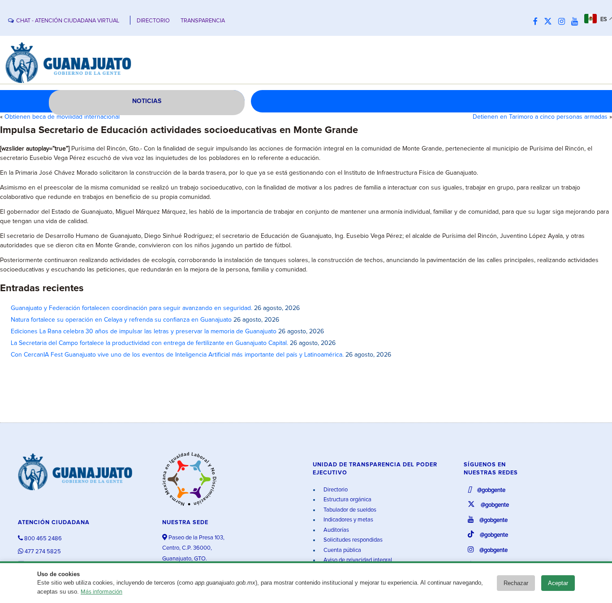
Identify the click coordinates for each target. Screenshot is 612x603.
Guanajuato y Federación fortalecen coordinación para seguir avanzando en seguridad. (131, 308)
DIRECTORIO (153, 21)
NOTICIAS (146, 101)
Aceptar (558, 583)
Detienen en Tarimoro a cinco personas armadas (540, 117)
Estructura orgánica (346, 500)
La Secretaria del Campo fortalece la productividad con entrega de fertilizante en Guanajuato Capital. (149, 343)
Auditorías (335, 530)
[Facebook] (537, 22)
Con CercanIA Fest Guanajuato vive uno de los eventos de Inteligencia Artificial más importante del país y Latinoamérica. (177, 355)
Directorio (335, 490)
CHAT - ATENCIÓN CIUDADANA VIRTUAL (67, 21)
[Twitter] (550, 22)
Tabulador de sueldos (349, 510)
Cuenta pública (341, 550)
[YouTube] (576, 22)
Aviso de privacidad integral (357, 560)
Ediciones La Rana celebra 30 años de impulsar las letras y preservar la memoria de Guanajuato (143, 331)
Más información (101, 592)
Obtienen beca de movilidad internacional (62, 117)
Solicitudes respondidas (352, 540)
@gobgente (490, 490)
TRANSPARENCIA (203, 21)
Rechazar (516, 583)
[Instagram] (563, 22)
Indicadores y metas (347, 520)
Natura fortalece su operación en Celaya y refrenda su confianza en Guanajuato (121, 320)
